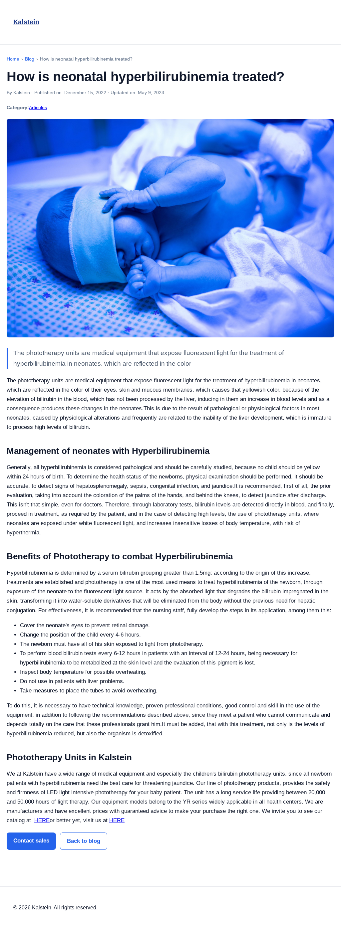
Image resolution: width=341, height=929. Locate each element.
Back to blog (83, 841)
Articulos (38, 107)
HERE (42, 820)
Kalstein (26, 22)
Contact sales (31, 840)
